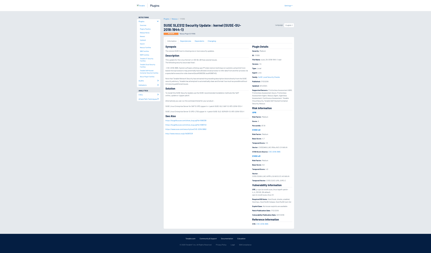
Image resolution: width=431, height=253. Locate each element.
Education (241, 238)
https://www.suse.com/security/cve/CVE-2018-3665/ (186, 129)
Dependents (199, 41)
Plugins (154, 5)
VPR (254, 112)
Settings (288, 5)
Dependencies (185, 41)
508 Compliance (245, 245)
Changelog (212, 41)
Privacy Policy (221, 245)
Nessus (175, 19)
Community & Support (208, 238)
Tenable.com (190, 238)
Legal (233, 245)
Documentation (227, 238)
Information (172, 41)
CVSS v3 (256, 156)
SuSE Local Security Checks (269, 77)
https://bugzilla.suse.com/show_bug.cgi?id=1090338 (185, 120)
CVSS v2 (256, 129)
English (288, 25)
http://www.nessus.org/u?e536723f (179, 133)
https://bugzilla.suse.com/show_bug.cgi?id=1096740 (185, 125)
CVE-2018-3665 (274, 152)
